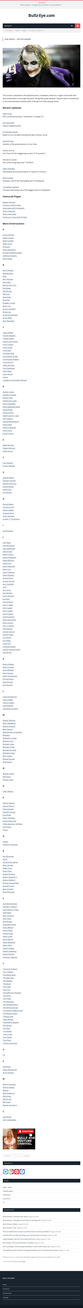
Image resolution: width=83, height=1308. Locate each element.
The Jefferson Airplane (12, 993)
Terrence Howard (10, 969)
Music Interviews (9, 214)
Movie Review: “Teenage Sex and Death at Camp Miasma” (41, 5)
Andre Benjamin (9, 250)
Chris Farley (7, 347)
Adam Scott (7, 113)
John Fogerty (8, 614)
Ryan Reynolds (8, 892)
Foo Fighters (8, 463)
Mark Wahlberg (9, 723)
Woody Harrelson (10, 1105)
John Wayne (7, 629)
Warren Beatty (9, 1087)
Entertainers (7, 1195)
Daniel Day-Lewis (10, 401)
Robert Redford (9, 880)
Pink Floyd (7, 827)
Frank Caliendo (9, 466)
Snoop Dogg (8, 933)
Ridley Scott (7, 868)
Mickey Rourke (9, 759)
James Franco (8, 554)
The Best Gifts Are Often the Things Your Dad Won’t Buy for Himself (25, 1235)
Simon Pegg (7, 930)
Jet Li (5, 587)
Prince (5, 830)
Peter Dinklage (9, 168)
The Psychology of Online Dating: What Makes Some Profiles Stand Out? (26, 1247)
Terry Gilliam (8, 972)
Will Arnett (7, 1096)
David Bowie (8, 410)
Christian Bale (8, 353)
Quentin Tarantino (10, 844)
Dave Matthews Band (11, 407)
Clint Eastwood (9, 368)
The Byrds (7, 984)
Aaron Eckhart (8, 235)
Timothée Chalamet (11, 187)
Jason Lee (7, 569)
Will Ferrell (7, 1099)
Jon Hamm (7, 637)
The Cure (6, 990)
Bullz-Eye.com (41, 15)
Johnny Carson (9, 632)
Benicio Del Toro (9, 285)
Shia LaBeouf (8, 927)
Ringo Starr (7, 871)
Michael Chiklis (9, 747)
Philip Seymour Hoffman (12, 824)
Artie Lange (7, 258)
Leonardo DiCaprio (10, 709)
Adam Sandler (8, 241)
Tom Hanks (7, 1037)
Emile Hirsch (8, 451)
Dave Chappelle (9, 404)
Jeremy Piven (8, 578)
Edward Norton (9, 448)
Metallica (6, 735)
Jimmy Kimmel (8, 596)
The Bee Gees (8, 978)
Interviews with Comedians (13, 208)
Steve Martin (8, 939)
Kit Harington (8, 679)
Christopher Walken (11, 359)
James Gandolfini (9, 557)
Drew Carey (7, 430)
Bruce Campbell (9, 309)
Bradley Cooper (9, 303)
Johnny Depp (8, 634)
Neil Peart (7, 777)
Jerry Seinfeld (8, 584)
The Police (7, 998)
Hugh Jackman (8, 516)
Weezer (6, 1090)
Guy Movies (7, 1199)
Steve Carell (7, 936)
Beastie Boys (8, 273)
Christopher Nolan (10, 132)
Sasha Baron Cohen (11, 910)
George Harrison (9, 483)
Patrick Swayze (9, 803)
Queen (5, 841)
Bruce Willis (7, 318)
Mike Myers (7, 762)
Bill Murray (7, 291)
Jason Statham (8, 572)
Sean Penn (7, 918)
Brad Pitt (6, 300)
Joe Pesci (6, 599)
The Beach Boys (9, 975)
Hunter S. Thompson (11, 519)
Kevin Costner (8, 667)
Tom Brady (7, 1031)
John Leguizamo (9, 620)
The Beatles (7, 981)
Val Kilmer (7, 1067)
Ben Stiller (7, 282)
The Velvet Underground (13, 1010)
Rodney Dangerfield (11, 883)
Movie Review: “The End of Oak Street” (15, 1217)
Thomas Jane (8, 1016)
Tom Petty (7, 1040)
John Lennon (8, 623)
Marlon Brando (9, 726)
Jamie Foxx (7, 563)
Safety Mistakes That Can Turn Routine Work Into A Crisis (21, 1239)
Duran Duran (8, 433)
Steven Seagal (8, 948)
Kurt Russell (7, 685)
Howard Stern (8, 513)
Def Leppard (8, 418)
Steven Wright (8, 954)
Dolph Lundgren (9, 427)
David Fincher (8, 141)
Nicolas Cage (8, 780)
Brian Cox (7, 306)
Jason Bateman (9, 566)
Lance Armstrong (10, 697)
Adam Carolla (8, 238)
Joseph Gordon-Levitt (11, 649)
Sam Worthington (10, 904)
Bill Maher (7, 288)
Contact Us (6, 1289)
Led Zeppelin (8, 705)
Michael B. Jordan (10, 159)
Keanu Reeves (8, 664)
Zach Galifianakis (9, 1120)
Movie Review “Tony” (10, 1228)
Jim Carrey (7, 590)
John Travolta (8, 626)
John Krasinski (8, 617)
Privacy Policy (7, 1293)
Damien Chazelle (9, 395)
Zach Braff (7, 1117)
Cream (5, 377)
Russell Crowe (8, 886)
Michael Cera (8, 741)
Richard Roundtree (10, 862)
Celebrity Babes (8, 1191)
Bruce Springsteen (10, 315)
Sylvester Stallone (10, 957)
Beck (5, 276)
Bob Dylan (7, 297)
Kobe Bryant (8, 682)
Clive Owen (7, 371)
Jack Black (7, 542)
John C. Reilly (8, 605)
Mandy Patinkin (9, 720)
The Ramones (8, 1001)
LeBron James (8, 703)
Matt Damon (8, 729)
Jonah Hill (6, 643)
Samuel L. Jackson (10, 907)
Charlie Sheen (8, 338)
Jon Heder (7, 640)
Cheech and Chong (10, 341)
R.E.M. (5, 859)
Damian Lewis (8, 392)
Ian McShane (8, 531)
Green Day (7, 489)
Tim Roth (6, 1028)
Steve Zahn (7, 945)
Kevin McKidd (8, 670)
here (23, 1261)
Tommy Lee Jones (10, 1043)
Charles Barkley (9, 335)
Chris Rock (7, 350)
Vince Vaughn (8, 1072)
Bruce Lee (7, 312)
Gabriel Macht (8, 478)
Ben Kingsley (8, 279)
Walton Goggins (9, 1084)
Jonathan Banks (9, 646)
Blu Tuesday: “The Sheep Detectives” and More (18, 1243)
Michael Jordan (9, 753)
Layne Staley (8, 700)
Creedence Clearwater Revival (15, 380)
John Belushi (8, 602)
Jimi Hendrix (7, 593)
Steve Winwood (9, 942)
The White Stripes (10, 1013)
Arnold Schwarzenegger (12, 253)
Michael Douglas (9, 750)
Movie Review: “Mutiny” (10, 1224)
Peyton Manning (9, 821)
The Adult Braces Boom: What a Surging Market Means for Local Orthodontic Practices (31, 1250)
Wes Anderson (8, 1093)
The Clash (7, 987)
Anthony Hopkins (10, 256)
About (5, 1285)
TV (3, 1202)
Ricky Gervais (8, 865)
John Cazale (7, 608)
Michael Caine (8, 744)
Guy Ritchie (7, 492)
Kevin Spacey (8, 673)
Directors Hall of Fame (12, 205)
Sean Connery (8, 916)
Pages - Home (7, 1187)
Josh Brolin (7, 652)
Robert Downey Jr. (10, 877)
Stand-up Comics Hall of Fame (15, 217)
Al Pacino (6, 247)
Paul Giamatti (8, 809)
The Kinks (7, 996)
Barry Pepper (8, 270)
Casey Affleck (8, 333)
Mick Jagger (7, 756)
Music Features (9, 211)
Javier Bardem (8, 575)
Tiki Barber (7, 1025)
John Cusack (8, 611)
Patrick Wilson (8, 806)
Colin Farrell (8, 374)
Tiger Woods (8, 1019)
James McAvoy (8, 560)
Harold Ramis (8, 504)
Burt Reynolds (8, 123)
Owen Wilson (8, 791)
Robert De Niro (9, 874)
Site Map (5, 1297)
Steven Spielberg (9, 951)
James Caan (7, 551)
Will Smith (7, 1102)
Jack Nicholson (9, 545)
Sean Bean (7, 912)
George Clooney (9, 480)
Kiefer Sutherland (10, 676)
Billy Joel (6, 294)
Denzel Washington (11, 421)
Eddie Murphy (8, 445)
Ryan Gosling (8, 178)
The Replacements (10, 1004)
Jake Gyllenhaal (9, 548)
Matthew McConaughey (12, 732)
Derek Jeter (7, 424)
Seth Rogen (7, 921)
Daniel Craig (8, 398)
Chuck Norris (8, 362)
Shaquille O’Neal (9, 924)
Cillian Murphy (8, 365)
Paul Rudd (7, 815)
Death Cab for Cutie (11, 416)
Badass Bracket (9, 202)
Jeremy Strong (8, 150)
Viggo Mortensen (10, 1070)
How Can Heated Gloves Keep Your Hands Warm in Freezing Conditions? (26, 1232)
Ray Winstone (8, 856)
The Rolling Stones (10, 1007)
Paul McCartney (9, 812)
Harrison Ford (8, 507)
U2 (4, 1055)
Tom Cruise (7, 1034)
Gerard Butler (8, 486)
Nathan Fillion (8, 774)
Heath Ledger (8, 510)
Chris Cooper (8, 344)
